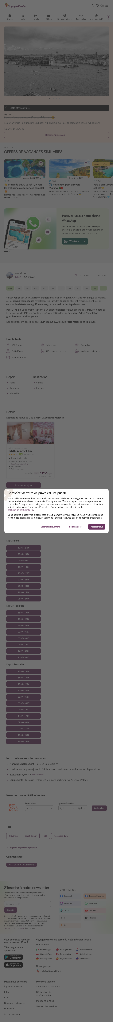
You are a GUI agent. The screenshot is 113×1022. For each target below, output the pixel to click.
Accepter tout (97, 526)
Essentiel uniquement (50, 526)
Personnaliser (75, 526)
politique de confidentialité (20, 510)
